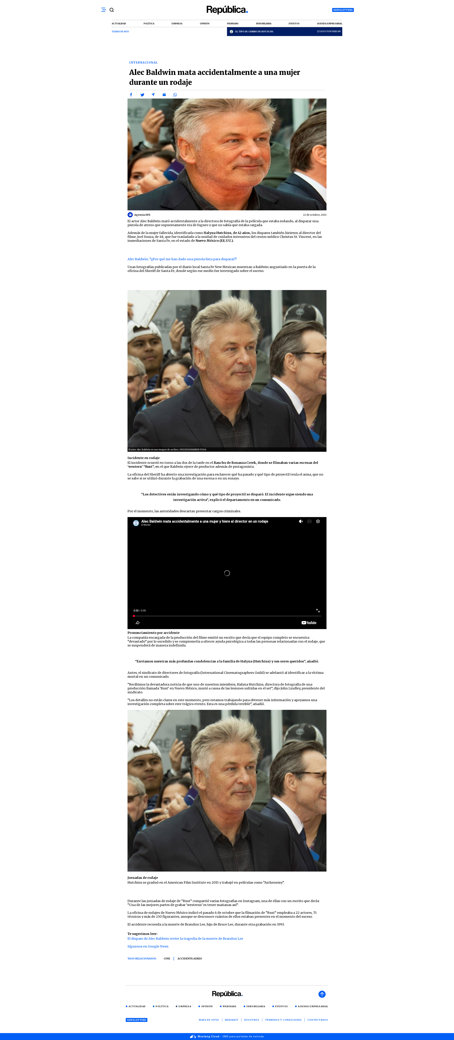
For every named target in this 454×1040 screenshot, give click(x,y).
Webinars (230, 1006)
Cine (167, 958)
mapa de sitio (209, 1020)
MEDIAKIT (232, 1020)
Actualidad (137, 1006)
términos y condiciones (283, 1020)
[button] (131, 95)
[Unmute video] (227, 573)
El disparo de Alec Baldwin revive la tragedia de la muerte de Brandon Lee (185, 939)
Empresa (185, 1006)
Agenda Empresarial (313, 1006)
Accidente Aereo (190, 958)
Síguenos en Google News (148, 946)
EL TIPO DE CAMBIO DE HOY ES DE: (254, 31)
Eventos (281, 1006)
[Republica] (227, 10)
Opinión (207, 1006)
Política (162, 1006)
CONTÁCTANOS (318, 1020)
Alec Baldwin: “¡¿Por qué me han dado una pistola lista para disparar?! (182, 259)
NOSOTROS (251, 1020)
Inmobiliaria (256, 1006)
